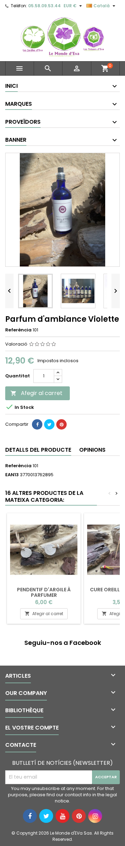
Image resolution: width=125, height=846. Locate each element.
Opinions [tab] (92, 450)
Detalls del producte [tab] (38, 450)
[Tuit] (49, 424)
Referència (18, 330)
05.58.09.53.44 (44, 6)
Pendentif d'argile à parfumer (44, 592)
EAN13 (12, 475)
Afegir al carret (36, 393)
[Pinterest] (61, 424)
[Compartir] (37, 424)
